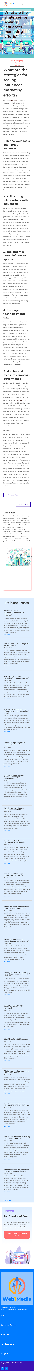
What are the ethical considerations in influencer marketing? (14, 612)
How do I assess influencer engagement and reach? (14, 809)
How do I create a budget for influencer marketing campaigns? (16, 710)
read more (7, 634)
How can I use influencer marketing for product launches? (16, 677)
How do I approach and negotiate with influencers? (16, 644)
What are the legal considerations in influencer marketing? (16, 1071)
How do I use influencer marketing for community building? (17, 1137)
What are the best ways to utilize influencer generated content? (16, 1170)
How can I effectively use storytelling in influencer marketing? (13, 1006)
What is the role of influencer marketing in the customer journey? (15, 743)
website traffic (22, 400)
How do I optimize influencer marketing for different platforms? (17, 1104)
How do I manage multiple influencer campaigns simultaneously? (14, 776)
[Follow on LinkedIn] (6, 1368)
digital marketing (12, 100)
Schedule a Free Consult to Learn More (17, 1235)
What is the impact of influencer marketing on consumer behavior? (17, 973)
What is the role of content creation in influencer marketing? (16, 940)
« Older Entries (6, 1200)
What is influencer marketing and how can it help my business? (16, 907)
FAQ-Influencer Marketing (19, 63)
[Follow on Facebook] (2, 1368)
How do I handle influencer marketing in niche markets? (15, 841)
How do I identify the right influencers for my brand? (14, 874)
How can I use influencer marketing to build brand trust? (16, 1039)
